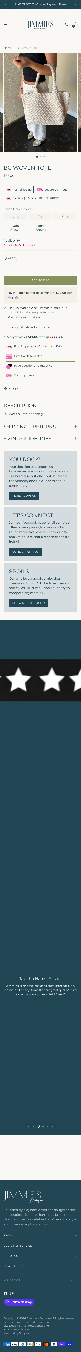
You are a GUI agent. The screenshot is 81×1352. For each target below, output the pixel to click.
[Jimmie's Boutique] (40, 24)
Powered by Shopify (16, 1333)
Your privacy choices (16, 1329)
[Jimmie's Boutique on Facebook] (6, 1294)
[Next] (75, 4)
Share (13, 389)
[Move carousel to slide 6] (52, 1126)
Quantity (10, 258)
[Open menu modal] (6, 24)
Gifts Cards (21, 356)
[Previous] (6, 4)
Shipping (11, 327)
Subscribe (69, 1280)
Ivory (15, 217)
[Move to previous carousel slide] (21, 1126)
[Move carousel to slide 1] (28, 1126)
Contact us (44, 365)
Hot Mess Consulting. (36, 1325)
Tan (40, 217)
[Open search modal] (67, 24)
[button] (40, 337)
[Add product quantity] (19, 266)
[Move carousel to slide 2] (33, 1126)
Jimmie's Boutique (39, 1318)
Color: (18, 209)
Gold (65, 217)
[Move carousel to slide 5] (47, 1126)
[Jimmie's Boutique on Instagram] (12, 1294)
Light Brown (40, 228)
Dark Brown (15, 228)
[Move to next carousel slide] (59, 1126)
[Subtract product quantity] (7, 266)
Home (8, 48)
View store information (24, 317)
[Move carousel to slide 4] (42, 1126)
